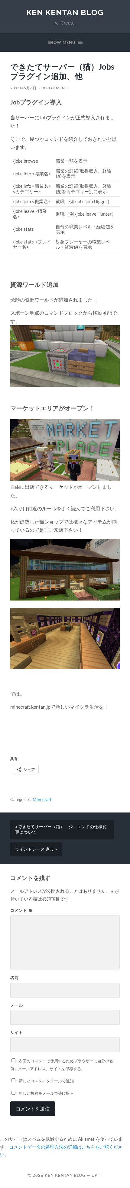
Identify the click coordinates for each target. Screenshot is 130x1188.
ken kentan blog (65, 12)
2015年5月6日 (23, 88)
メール (16, 1005)
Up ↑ (97, 1175)
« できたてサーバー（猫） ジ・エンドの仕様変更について (61, 829)
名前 (14, 977)
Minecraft (42, 799)
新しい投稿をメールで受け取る (46, 1093)
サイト (16, 1032)
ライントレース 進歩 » (36, 849)
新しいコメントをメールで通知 (46, 1080)
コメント (21, 910)
